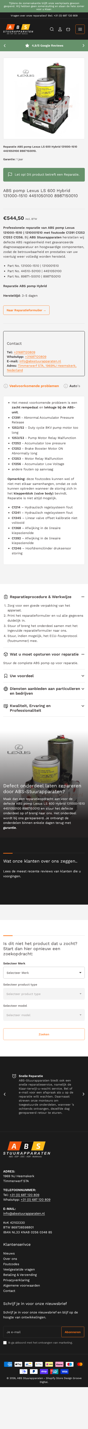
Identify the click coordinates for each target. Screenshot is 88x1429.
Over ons (10, 1259)
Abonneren (73, 1332)
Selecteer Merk (14, 963)
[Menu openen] (80, 29)
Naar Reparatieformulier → (26, 310)
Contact (9, 1291)
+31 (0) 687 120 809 (24, 1195)
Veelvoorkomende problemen (34, 386)
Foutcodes (11, 1264)
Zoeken (44, 1034)
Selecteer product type (20, 984)
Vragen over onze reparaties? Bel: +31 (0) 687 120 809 (44, 15)
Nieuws (9, 1253)
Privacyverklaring (16, 1280)
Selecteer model (15, 1005)
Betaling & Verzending (20, 1275)
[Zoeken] (52, 29)
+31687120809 (24, 352)
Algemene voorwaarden (21, 1285)
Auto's (74, 386)
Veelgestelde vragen (19, 1269)
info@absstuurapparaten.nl (40, 361)
